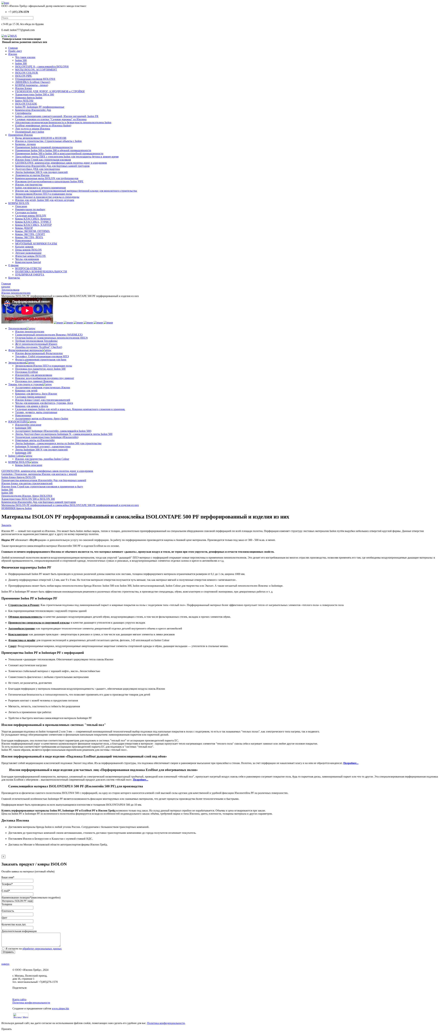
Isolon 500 (21, 60)
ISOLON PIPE (23, 75)
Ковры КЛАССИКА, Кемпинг (33, 218)
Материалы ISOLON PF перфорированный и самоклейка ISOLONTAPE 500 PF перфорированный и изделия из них (70, 505)
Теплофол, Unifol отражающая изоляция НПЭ (42, 356)
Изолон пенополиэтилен (29, 331)
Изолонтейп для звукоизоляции (33, 375)
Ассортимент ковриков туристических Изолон (42, 387)
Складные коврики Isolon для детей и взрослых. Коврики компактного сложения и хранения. (70, 409)
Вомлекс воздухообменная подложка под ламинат (44, 378)
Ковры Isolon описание (28, 465)
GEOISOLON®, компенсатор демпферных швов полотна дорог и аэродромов (61, 162)
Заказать (6, 525)
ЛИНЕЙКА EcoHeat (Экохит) (32, 82)
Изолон (12, 54)
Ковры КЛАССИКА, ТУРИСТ (33, 221)
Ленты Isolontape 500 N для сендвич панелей (41, 172)
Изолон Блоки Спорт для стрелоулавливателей (42, 399)
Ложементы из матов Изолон (32, 175)
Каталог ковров (24, 246)
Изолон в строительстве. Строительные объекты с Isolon (48, 141)
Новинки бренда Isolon (28, 97)
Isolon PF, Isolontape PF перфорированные (39, 106)
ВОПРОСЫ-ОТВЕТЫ (28, 268)
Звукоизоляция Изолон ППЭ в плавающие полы (43, 193)
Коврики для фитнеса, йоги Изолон (36, 393)
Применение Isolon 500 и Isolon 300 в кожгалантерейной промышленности (59, 153)
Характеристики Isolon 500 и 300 (34, 94)
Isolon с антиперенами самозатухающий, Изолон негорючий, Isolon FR (56, 116)
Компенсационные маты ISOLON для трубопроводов (46, 178)
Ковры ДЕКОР (24, 228)
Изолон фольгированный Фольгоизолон (39, 353)
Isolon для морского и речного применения (40, 187)
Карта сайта (19, 999)
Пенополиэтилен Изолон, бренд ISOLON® (26, 495)
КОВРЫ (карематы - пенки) (31, 85)
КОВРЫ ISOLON (18, 203)
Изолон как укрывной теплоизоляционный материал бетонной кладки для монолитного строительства (76, 190)
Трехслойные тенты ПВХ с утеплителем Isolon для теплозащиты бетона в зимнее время (67, 156)
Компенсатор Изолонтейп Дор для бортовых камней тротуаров (52, 165)
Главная (13, 47)
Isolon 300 (21, 63)
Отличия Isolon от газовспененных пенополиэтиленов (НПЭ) (51, 337)
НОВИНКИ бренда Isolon (16, 508)
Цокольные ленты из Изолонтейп (35, 440)
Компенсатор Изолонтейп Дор (33, 110)
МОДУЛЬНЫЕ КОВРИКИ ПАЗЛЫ (36, 243)
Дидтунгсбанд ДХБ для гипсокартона (37, 169)
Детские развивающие (28, 252)
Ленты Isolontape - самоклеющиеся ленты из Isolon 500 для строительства (58, 443)
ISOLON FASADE (26, 103)
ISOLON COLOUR (26, 72)
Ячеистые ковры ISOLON (30, 256)
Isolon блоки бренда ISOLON (18, 477)
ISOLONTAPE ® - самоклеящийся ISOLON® (42, 66)
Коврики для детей (26, 390)
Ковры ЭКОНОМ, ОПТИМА (32, 231)
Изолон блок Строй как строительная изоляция (43, 159)
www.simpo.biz (60, 1008)
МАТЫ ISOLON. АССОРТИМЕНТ (36, 69)
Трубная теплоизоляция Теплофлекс (36, 340)
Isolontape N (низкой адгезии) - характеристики (43, 446)
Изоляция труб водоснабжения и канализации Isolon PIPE (49, 181)
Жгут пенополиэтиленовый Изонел (36, 344)
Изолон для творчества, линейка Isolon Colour (42, 458)
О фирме (13, 265)
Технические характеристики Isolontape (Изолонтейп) (46, 437)
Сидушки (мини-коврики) (30, 396)
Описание (21, 206)
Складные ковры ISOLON (30, 215)
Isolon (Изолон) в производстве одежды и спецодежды (47, 196)
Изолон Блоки (23, 88)
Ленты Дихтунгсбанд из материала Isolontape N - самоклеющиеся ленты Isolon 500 (63, 434)
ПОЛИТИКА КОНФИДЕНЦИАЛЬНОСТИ (41, 271)
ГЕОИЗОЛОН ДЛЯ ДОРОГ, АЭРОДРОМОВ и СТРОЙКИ (50, 91)
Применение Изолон (20, 134)
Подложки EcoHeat (26, 371)
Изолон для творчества (28, 184)
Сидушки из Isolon (26, 212)
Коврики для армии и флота (31, 406)
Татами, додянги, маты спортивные (36, 412)
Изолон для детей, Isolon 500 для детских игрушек (44, 200)
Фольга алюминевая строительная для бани (40, 359)
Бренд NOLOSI (24, 100)
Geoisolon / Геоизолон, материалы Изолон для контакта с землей (39, 474)
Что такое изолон (25, 57)
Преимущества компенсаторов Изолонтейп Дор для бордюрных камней (43, 480)
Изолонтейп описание (28, 424)
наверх (5, 963)
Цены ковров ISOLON (28, 249)
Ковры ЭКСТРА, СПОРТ (30, 234)
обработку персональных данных (42, 948)
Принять (6, 1029)
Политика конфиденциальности (31, 1002)
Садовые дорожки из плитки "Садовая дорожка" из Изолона (50, 119)
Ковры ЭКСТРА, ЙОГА (29, 237)
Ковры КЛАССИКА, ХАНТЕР (33, 224)
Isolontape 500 (23, 427)
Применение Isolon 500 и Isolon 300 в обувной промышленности (53, 150)
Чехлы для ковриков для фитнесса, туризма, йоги (44, 403)
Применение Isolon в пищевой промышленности (44, 147)
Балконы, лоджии (25, 144)
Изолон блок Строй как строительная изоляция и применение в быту (42, 486)
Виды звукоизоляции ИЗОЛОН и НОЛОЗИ (40, 137)
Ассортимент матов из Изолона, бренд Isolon (41, 418)
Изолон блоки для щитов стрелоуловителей (27, 483)
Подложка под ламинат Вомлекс (34, 381)
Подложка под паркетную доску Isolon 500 (40, 368)
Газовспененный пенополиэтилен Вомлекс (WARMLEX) (49, 334)
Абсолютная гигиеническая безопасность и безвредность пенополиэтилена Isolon (63, 122)
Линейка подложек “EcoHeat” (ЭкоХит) (38, 347)
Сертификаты (23, 113)
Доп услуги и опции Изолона (32, 128)
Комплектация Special (28, 262)
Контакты (14, 277)
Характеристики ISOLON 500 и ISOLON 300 (28, 498)
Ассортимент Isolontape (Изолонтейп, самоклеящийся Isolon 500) (53, 430)
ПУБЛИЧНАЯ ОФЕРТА (29, 274)
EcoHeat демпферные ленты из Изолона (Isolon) (43, 125)
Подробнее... (350, 763)
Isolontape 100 (23, 452)
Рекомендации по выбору (30, 209)
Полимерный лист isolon (29, 131)
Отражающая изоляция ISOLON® (35, 78)
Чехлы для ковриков (27, 259)
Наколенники (23, 240)
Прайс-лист (15, 51)
